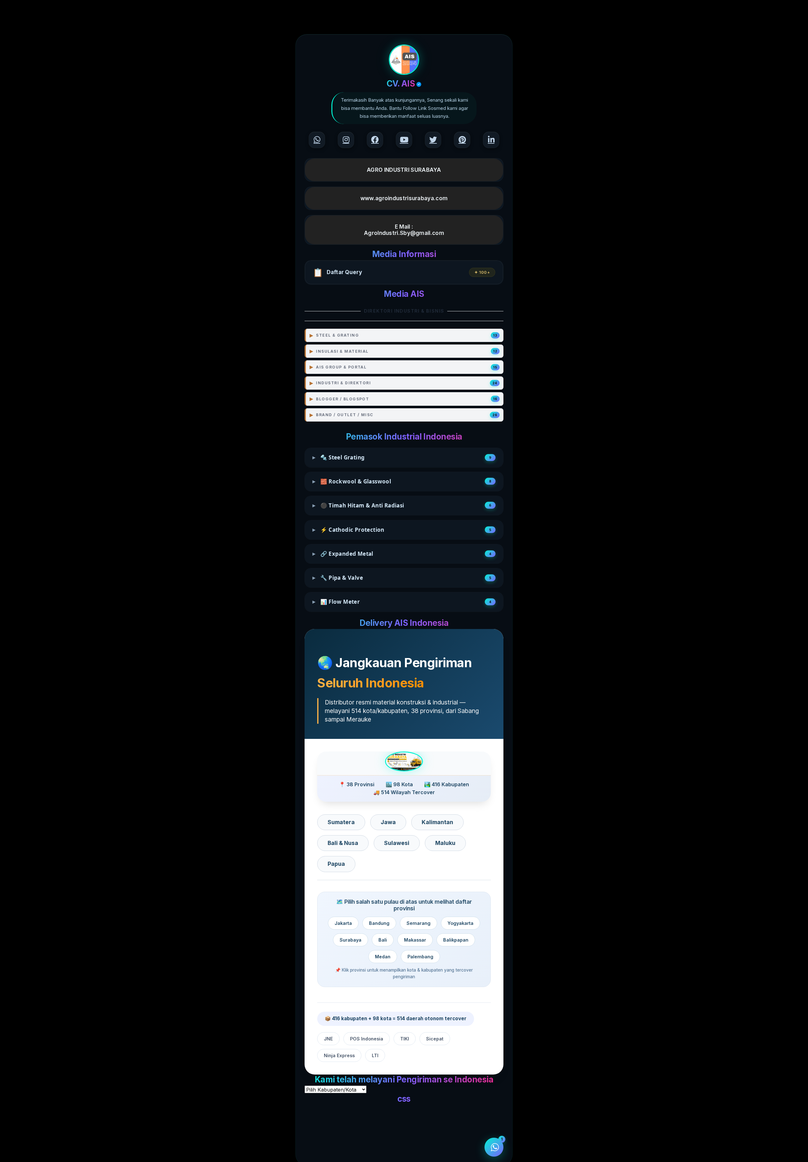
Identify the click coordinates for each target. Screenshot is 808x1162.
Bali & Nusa (343, 843)
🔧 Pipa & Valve (401, 577)
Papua (336, 863)
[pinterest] (462, 140)
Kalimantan (437, 822)
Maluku (445, 843)
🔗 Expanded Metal (401, 553)
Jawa (388, 822)
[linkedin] (491, 140)
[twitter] (433, 140)
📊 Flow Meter (401, 601)
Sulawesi (396, 843)
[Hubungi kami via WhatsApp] (493, 1147)
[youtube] (404, 140)
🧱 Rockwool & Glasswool (401, 481)
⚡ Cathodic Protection (401, 529)
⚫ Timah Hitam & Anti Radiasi (401, 505)
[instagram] (346, 140)
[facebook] (375, 140)
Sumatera (341, 822)
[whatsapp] (317, 140)
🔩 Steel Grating (401, 457)
